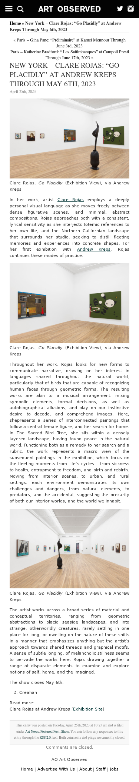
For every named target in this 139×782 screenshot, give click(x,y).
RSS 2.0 (45, 737)
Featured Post (50, 731)
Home (15, 23)
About (85, 769)
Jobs (114, 769)
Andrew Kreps (94, 249)
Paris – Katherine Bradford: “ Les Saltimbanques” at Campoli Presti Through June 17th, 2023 (69, 54)
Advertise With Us (56, 769)
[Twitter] (118, 9)
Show (65, 731)
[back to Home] (69, 9)
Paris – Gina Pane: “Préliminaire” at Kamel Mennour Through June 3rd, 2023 (71, 43)
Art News (32, 731)
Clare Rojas (70, 199)
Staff (101, 769)
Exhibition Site (88, 709)
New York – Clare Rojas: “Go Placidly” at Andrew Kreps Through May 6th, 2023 (64, 74)
